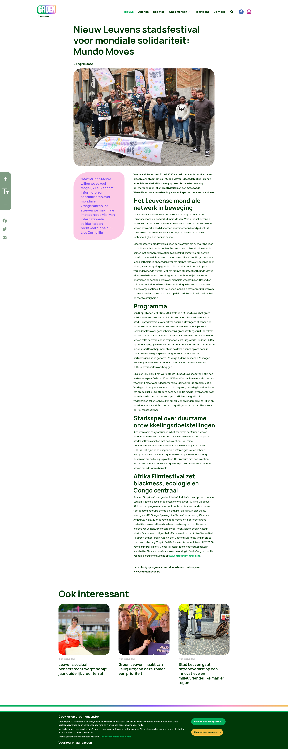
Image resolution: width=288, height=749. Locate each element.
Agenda (143, 12)
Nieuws (129, 12)
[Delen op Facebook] (5, 220)
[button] (231, 11)
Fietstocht (202, 12)
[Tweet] (5, 229)
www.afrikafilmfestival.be (184, 555)
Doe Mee (159, 12)
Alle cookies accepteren (207, 721)
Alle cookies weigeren (206, 732)
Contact (219, 12)
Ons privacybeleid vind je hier (115, 736)
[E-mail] (5, 238)
